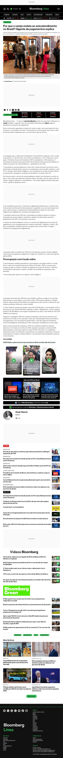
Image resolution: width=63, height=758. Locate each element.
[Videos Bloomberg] (31, 552)
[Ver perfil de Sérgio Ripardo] (9, 415)
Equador (35, 722)
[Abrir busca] (8, 9)
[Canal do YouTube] (12, 710)
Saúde (4, 748)
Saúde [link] (57, 14)
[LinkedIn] (19, 418)
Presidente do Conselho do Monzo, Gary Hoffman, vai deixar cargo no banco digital (12, 396)
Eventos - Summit (37, 747)
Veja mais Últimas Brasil (31, 380)
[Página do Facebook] (4, 710)
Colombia (35, 717)
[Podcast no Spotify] (26, 710)
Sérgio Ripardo (8, 81)
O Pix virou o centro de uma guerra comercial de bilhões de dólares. (25, 574)
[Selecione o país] (20, 9)
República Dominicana (38, 730)
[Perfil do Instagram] (15, 710)
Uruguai (34, 725)
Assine (34, 737)
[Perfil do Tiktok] (23, 710)
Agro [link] (22, 14)
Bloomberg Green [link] (38, 14)
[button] (4, 110)
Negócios (7, 22)
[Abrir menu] (4, 9)
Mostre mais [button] (31, 696)
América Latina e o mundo (38, 712)
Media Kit (35, 741)
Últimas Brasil (17, 635)
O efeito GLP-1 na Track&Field (13, 507)
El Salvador (35, 728)
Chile (34, 720)
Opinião (5, 747)
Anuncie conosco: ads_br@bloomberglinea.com (43, 751)
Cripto (4, 750)
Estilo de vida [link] (49, 14)
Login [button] (58, 9)
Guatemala (35, 729)
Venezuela (35, 718)
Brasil (34, 713)
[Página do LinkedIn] (19, 710)
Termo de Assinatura (37, 739)
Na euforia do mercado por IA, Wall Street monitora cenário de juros (25, 519)
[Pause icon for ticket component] (4, 18)
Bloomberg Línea (27, 635)
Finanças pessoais (7, 745)
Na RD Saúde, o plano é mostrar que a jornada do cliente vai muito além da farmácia (29, 342)
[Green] (31, 590)
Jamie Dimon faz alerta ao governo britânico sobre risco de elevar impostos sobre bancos (45, 689)
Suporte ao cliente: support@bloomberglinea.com (44, 750)
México (34, 714)
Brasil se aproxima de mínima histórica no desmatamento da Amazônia (26, 604)
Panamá (34, 724)
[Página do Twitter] (8, 710)
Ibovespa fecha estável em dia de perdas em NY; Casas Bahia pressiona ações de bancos (49, 396)
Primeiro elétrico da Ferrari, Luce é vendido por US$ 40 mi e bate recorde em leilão (17, 689)
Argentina (35, 716)
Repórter (17, 414)
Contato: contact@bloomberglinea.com (41, 749)
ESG (4, 744)
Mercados (5, 739)
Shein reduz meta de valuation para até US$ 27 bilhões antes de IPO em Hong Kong (31, 396)
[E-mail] (16, 418)
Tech (4, 741)
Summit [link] (29, 14)
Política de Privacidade (38, 740)
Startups (5, 743)
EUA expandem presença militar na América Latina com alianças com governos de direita (44, 663)
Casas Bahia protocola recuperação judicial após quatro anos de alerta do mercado (15, 662)
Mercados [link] (15, 14)
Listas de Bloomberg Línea (9, 740)
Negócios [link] (7, 14)
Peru (34, 721)
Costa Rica (35, 726)
